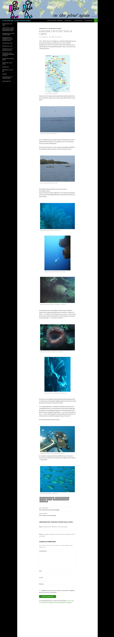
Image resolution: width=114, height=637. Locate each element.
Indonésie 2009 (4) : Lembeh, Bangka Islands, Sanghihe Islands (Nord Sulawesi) (8, 29)
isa (50, 37)
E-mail (41, 577)
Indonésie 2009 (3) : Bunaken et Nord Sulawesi (8, 34)
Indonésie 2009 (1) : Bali (7, 43)
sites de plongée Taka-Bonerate (61, 499)
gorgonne (42, 499)
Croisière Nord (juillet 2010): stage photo (7, 77)
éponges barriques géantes (62, 497)
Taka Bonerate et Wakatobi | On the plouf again (54, 526)
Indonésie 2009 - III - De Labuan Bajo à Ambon (50, 28)
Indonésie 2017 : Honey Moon (7, 63)
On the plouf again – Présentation (55, 20)
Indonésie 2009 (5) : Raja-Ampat (7, 24)
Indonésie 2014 (5, 66)
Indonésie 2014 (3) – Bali (7, 46)
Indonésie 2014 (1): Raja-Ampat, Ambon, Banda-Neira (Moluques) (8, 54)
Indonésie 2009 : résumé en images (8, 59)
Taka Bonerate (43, 501)
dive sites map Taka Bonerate (47, 497)
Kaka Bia (49, 499)
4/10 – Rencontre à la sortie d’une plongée (49, 508)
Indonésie (4, 74)
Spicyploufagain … (89, 20)
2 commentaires (58, 37)
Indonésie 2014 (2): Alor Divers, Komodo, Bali (7, 49)
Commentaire (43, 551)
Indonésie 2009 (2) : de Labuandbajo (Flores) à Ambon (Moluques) (7, 39)
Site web (41, 584)
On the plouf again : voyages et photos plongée (16, 20)
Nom (40, 571)
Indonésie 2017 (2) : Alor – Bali (7, 70)
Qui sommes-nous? (78, 20)
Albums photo (68, 20)
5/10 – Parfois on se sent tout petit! (47, 514)
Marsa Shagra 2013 (6, 81)
